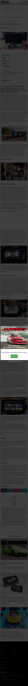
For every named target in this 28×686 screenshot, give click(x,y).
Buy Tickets (14, 356)
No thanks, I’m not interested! (14, 361)
